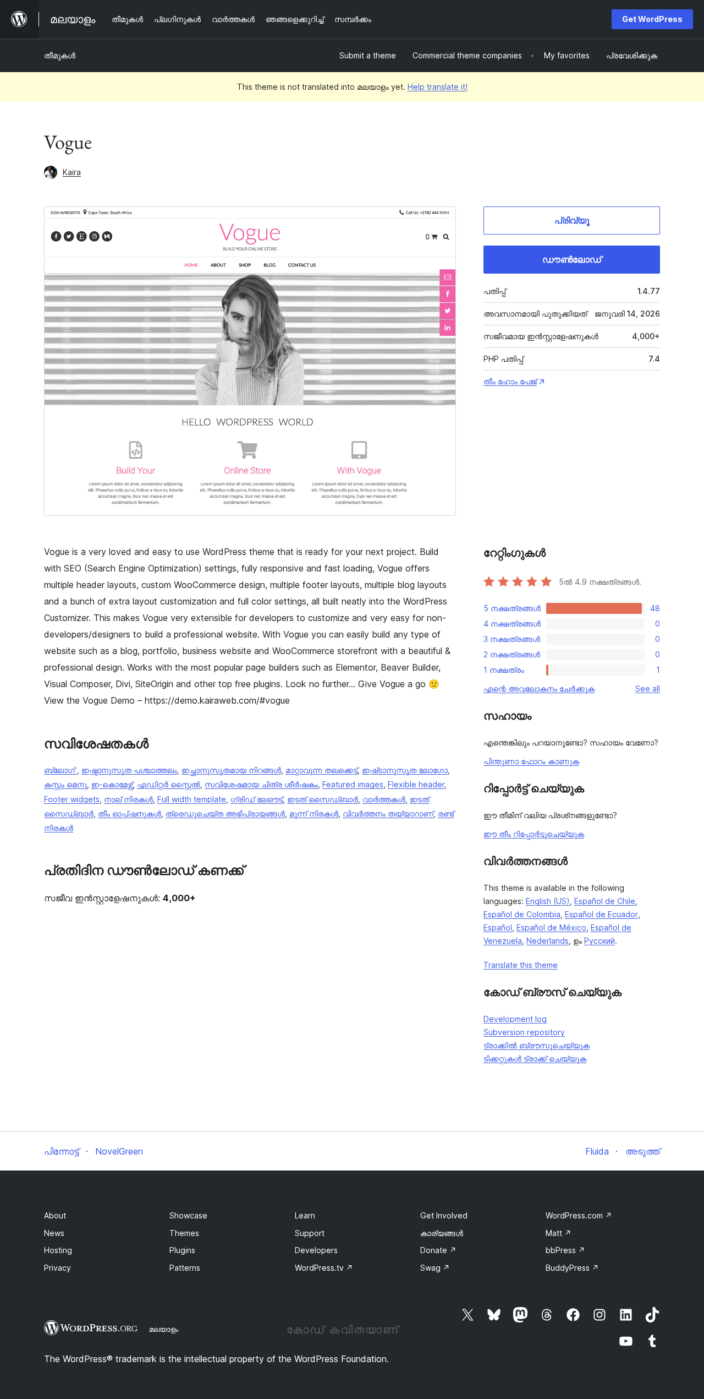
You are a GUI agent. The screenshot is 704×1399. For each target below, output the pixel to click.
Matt (558, 1233)
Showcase (188, 1215)
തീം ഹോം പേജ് (510, 381)
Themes (184, 1233)
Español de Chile (604, 901)
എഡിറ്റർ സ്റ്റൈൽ (168, 784)
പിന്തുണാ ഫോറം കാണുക (531, 761)
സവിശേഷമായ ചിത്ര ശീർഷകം (261, 784)
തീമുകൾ (59, 55)
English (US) (548, 901)
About (55, 1215)
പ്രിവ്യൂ (572, 220)
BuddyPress (572, 1267)
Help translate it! (438, 86)
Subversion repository (524, 1032)
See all (647, 688)
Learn (305, 1215)
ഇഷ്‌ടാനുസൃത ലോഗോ (405, 770)
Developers (316, 1250)
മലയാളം (163, 1329)
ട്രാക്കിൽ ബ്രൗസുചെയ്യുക (536, 1045)
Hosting (58, 1250)
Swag (435, 1267)
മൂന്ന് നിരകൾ (313, 813)
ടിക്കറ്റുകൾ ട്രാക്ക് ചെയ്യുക (534, 1058)
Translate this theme (520, 965)
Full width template (191, 799)
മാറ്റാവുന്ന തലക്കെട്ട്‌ (321, 770)
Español (497, 927)
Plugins (182, 1250)
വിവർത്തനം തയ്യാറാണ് (388, 813)
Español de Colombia (521, 914)
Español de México (551, 927)
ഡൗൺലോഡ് (571, 259)
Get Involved (444, 1215)
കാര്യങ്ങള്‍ (441, 1233)
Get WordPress (652, 19)
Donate (438, 1250)
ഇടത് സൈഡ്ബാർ (322, 799)
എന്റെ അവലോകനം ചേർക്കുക (539, 688)
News (54, 1233)
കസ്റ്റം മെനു (65, 784)
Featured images (352, 784)
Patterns (184, 1267)
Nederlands (547, 940)
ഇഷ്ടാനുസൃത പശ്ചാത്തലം (129, 770)
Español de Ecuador (601, 914)
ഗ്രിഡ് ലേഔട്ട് (256, 799)
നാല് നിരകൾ (128, 799)
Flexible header (416, 784)
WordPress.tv (324, 1267)
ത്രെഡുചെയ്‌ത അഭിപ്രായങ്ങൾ (225, 813)
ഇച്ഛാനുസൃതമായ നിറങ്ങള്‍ (231, 770)
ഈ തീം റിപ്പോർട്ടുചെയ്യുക (533, 834)
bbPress (565, 1250)
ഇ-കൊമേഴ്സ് (112, 784)
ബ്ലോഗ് (60, 770)
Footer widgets (72, 799)
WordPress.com (579, 1215)
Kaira (72, 172)
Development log (515, 1019)
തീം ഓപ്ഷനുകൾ (129, 813)
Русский (599, 940)
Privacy (57, 1267)
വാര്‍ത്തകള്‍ (383, 799)
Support (309, 1233)
